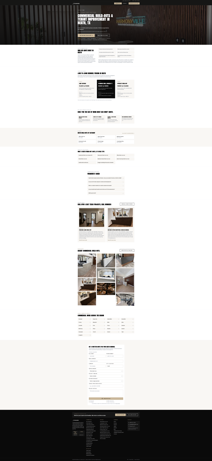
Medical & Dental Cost (104, 424)
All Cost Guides (103, 438)
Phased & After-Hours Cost (105, 437)
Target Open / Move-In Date (95, 383)
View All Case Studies (127, 204)
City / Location (110, 363)
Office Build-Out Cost (104, 421)
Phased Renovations (90, 429)
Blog (114, 429)
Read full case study (83, 240)
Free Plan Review (89, 441)
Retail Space (88, 452)
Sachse (123, 328)
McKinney (80, 328)
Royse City (95, 319)
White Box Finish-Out (90, 427)
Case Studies (88, 446)
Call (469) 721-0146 (126, 0)
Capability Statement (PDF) (119, 432)
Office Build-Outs (89, 423)
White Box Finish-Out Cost (105, 432)
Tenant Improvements (90, 424)
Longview (80, 335)
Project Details (93, 388)
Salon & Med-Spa (89, 435)
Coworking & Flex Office (90, 438)
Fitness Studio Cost (103, 429)
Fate (94, 325)
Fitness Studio (89, 437)
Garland (123, 325)
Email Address (92, 358)
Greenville (124, 319)
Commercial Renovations (90, 426)
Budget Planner (89, 444)
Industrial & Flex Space (90, 455)
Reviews (115, 427)
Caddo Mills (109, 319)
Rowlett (108, 328)
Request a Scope (120, 414)
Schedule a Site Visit (134, 3)
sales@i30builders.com (133, 424)
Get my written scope (85, 35)
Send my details (107, 398)
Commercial (117, 3)
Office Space (88, 450)
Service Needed (92, 368)
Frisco (108, 325)
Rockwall (80, 319)
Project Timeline (93, 373)
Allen (123, 322)
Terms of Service (137, 459)
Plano (94, 328)
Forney (80, 322)
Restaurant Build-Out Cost (105, 426)
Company (125, 3)
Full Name (91, 353)
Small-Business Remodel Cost (105, 435)
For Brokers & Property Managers (92, 440)
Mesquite (95, 322)
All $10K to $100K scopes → (128, 133)
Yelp (127, 459)
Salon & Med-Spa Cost (104, 427)
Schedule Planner (89, 443)
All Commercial (88, 421)
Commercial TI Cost (103, 423)
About (115, 421)
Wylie (108, 322)
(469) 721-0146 (131, 422)
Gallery (115, 426)
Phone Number (110, 353)
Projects (115, 424)
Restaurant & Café (89, 432)
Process (115, 423)
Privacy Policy (118, 403)
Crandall (80, 325)
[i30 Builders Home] (76, 3)
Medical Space (88, 453)
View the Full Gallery (127, 250)
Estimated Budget (93, 378)
